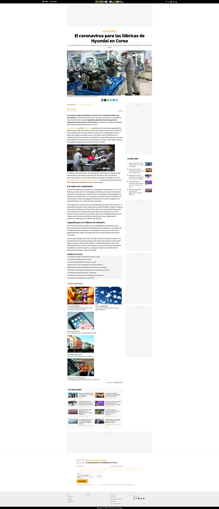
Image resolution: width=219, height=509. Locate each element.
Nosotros (112, 497)
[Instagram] (171, 2)
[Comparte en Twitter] (105, 100)
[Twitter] (169, 2)
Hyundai (80, 104)
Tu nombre (80, 466)
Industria (81, 406)
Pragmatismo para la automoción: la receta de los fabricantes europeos (86, 403)
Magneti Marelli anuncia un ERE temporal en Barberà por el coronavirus (87, 267)
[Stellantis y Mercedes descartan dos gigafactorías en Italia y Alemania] (73, 411)
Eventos (88, 494)
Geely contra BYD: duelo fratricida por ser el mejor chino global (86, 395)
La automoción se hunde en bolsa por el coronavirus (81, 272)
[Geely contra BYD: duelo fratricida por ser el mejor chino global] (73, 395)
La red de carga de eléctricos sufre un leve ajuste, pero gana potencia (112, 412)
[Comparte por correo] (117, 100)
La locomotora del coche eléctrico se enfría (79, 259)
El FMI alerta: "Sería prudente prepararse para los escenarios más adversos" (88, 270)
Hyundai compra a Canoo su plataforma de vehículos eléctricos (84, 265)
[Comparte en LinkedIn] (114, 100)
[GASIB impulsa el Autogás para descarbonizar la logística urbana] (99, 421)
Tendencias (107, 416)
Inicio (69, 494)
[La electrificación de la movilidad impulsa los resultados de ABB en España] (73, 421)
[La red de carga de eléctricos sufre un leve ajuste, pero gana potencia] (99, 411)
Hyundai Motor (72, 128)
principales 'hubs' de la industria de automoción (83, 180)
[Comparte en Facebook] (102, 100)
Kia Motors (87, 128)
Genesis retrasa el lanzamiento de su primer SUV (80, 278)
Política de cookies (115, 503)
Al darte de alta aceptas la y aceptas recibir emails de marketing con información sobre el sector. (106, 484)
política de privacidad (96, 484)
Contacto (112, 494)
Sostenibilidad (108, 424)
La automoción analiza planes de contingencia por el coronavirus (85, 275)
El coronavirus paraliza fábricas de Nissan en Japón (81, 262)
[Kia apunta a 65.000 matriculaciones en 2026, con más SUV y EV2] (99, 395)
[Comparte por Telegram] (111, 100)
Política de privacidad (116, 499)
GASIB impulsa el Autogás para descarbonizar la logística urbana (112, 421)
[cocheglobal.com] (109, 2)
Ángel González (72, 109)
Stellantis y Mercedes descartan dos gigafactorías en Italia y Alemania (85, 412)
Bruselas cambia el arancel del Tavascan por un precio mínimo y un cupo (113, 403)
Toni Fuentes (86, 406)
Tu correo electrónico (116, 466)
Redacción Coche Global (88, 425)
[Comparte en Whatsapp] (108, 100)
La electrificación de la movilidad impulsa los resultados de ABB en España (85, 422)
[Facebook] (166, 2)
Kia (77, 104)
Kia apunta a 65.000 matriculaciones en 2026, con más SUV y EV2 (112, 395)
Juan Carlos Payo (113, 398)
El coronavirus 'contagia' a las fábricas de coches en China (83, 257)
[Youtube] (174, 2)
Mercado (81, 398)
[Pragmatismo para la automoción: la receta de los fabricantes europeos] (73, 403)
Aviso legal (113, 501)
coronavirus (88, 104)
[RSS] (176, 2)
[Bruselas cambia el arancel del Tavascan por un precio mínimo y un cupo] (99, 403)
